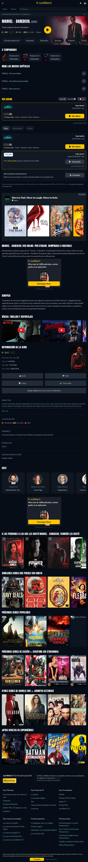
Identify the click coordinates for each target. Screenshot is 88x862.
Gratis (29, 128)
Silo (32, 801)
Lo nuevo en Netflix (10, 823)
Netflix (61, 794)
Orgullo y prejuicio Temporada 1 (71, 841)
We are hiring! (9, 781)
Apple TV (62, 801)
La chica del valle (37, 833)
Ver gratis (30, 40)
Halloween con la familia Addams (44, 830)
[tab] (44, 73)
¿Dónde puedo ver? (12, 40)
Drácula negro (36, 826)
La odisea (34, 794)
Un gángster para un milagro (42, 823)
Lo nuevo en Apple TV (11, 832)
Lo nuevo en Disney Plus (12, 836)
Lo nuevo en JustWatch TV (13, 840)
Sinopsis (58, 40)
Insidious (6, 811)
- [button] (11, 73)
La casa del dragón (38, 798)
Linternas (34, 808)
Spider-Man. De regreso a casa (15, 807)
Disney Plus (63, 805)
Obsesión (6, 800)
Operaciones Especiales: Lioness (43, 805)
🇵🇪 (80, 99)
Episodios (44, 40)
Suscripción (17, 128)
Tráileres (71, 40)
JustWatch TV (64, 808)
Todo (6, 128)
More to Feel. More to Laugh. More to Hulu (35, 197)
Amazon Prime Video (67, 798)
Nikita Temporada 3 (66, 845)
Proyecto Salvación (10, 804)
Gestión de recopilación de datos (48, 780)
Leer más (5, 411)
